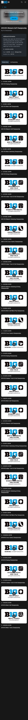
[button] (21, 2)
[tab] (5, 62)
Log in (20, 21)
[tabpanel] (14, 347)
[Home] (5, 2)
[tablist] (9, 62)
